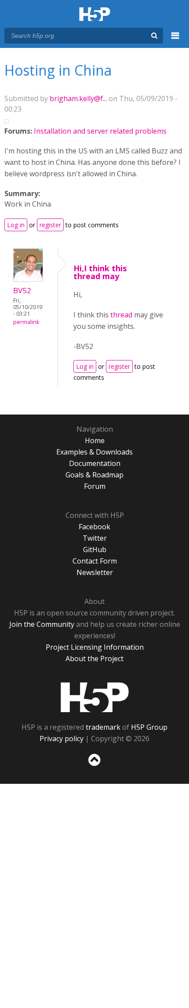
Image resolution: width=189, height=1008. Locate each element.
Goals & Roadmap (94, 475)
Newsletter (94, 572)
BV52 (22, 290)
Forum (94, 486)
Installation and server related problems (100, 131)
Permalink (26, 322)
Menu (175, 40)
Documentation (94, 463)
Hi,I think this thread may (100, 272)
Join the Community (41, 624)
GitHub (94, 549)
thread (121, 315)
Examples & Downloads (94, 452)
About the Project (94, 658)
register (50, 225)
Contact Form (95, 561)
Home (95, 440)
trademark (103, 727)
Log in (16, 225)
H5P (94, 697)
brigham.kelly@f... (78, 98)
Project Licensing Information (95, 647)
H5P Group (149, 727)
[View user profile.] (28, 279)
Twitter (95, 538)
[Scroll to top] (94, 766)
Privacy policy (62, 738)
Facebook (94, 526)
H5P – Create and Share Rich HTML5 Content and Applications (95, 14)
